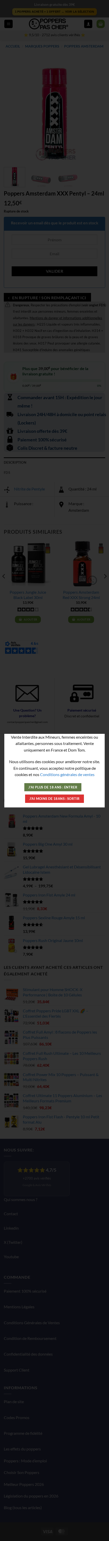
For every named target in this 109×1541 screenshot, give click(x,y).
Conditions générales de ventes (67, 774)
